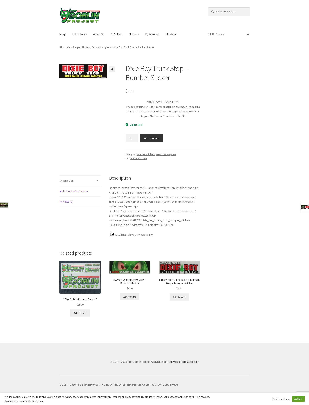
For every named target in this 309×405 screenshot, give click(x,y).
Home (67, 47)
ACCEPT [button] (298, 398)
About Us (98, 34)
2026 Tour (116, 34)
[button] (112, 69)
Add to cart (151, 138)
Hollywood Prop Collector (183, 361)
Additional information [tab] (73, 191)
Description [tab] (66, 180)
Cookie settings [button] (281, 399)
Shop (62, 34)
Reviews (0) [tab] (66, 201)
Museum (134, 34)
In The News (79, 34)
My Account (152, 34)
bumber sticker (138, 158)
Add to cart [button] (80, 313)
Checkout (171, 34)
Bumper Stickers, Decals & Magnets (92, 47)
